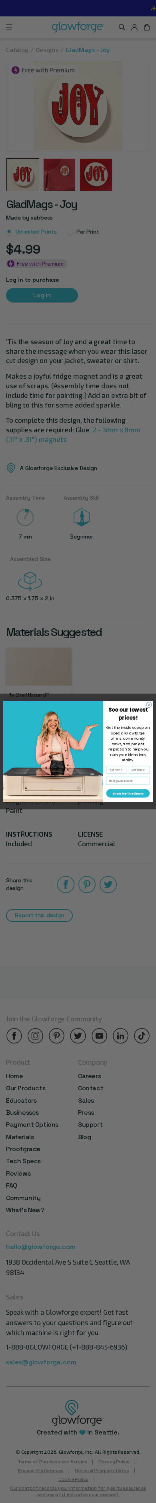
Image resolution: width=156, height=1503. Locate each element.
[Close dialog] (149, 705)
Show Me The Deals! (127, 793)
